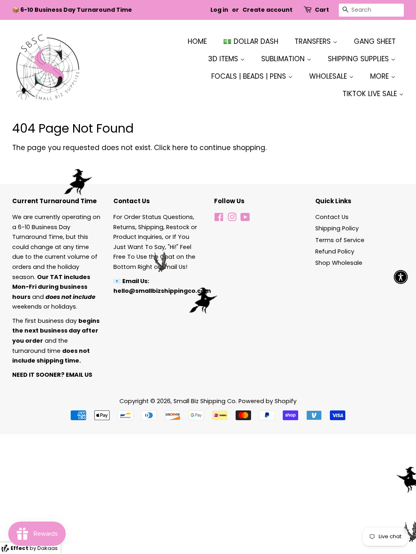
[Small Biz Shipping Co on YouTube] (245, 219)
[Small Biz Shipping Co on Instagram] (232, 219)
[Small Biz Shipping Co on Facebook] (218, 219)
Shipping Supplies (359, 59)
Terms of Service (339, 240)
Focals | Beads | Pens (249, 76)
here (180, 147)
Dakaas (47, 548)
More (380, 76)
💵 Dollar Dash (250, 41)
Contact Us (332, 217)
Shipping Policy (337, 228)
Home (197, 41)
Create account (267, 10)
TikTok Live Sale (370, 94)
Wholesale (329, 76)
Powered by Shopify (267, 401)
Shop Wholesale (338, 263)
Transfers (314, 41)
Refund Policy (334, 251)
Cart (322, 10)
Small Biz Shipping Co (204, 401)
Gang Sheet (375, 41)
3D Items (224, 59)
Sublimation (284, 59)
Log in (219, 10)
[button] (401, 277)
